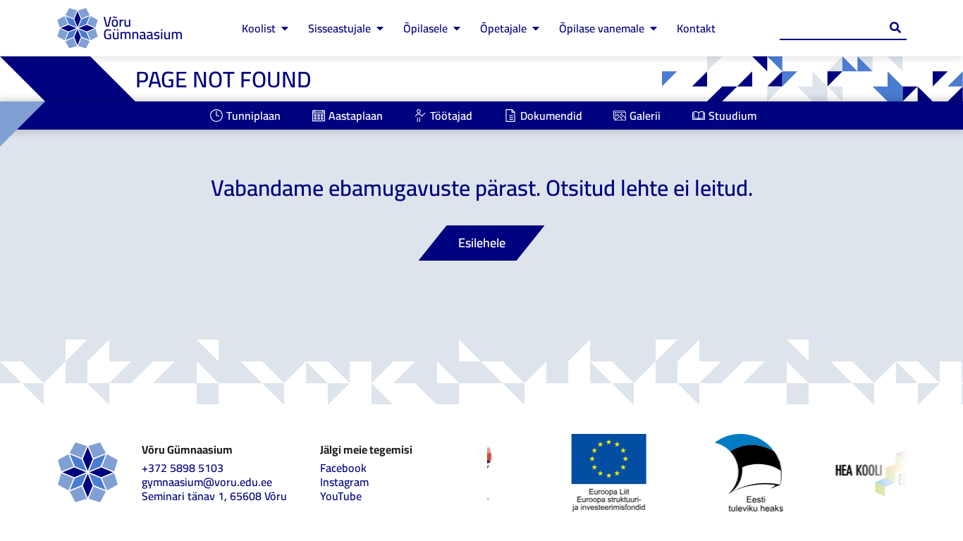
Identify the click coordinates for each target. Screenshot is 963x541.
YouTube (341, 495)
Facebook (343, 467)
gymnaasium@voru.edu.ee (207, 481)
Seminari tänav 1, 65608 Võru (214, 495)
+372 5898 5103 (182, 467)
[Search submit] (895, 27)
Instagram (344, 481)
